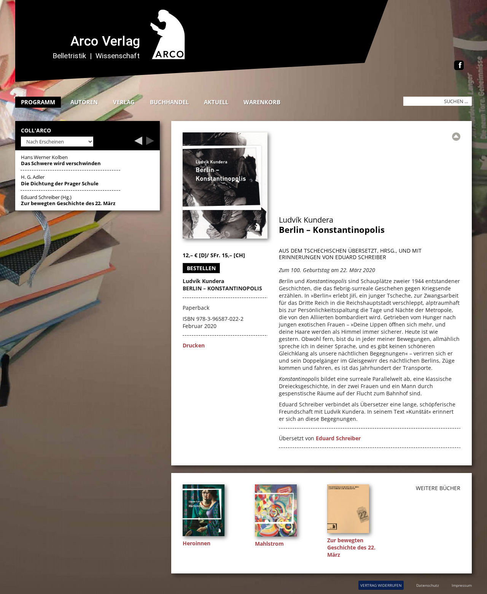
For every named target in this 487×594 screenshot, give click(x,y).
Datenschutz (427, 585)
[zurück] (138, 143)
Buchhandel (169, 102)
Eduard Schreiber (338, 438)
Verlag (124, 102)
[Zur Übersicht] (456, 136)
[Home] (207, 79)
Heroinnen (196, 543)
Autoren (84, 102)
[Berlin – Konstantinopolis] (225, 236)
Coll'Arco (36, 130)
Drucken (194, 345)
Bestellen (201, 268)
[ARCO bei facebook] (459, 66)
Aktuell (216, 102)
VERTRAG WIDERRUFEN (381, 585)
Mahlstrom (269, 543)
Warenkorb (262, 102)
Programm (38, 102)
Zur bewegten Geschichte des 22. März (351, 547)
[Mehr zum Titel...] (205, 536)
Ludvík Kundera (306, 220)
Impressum (462, 585)
